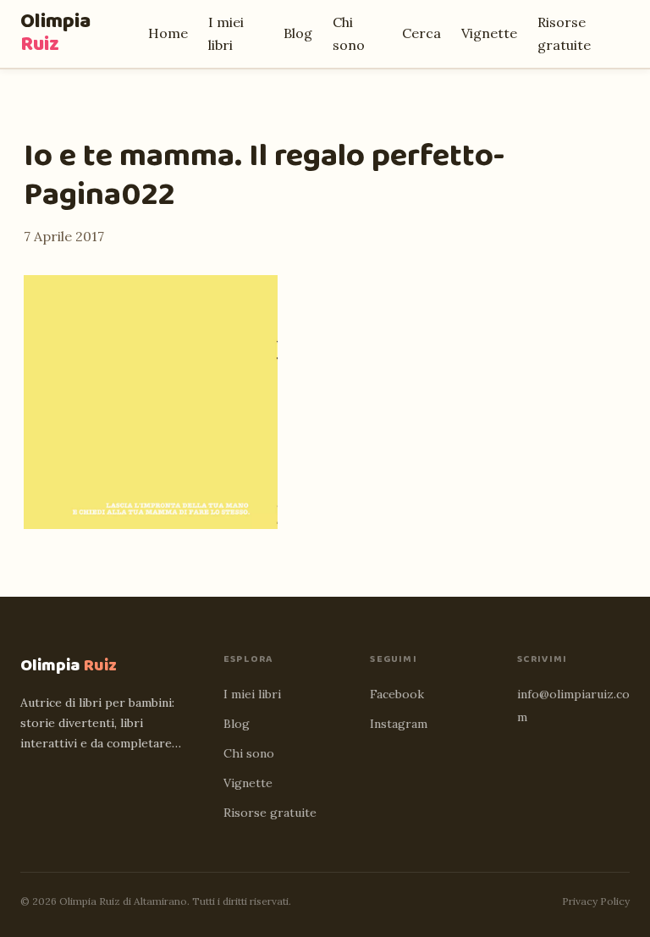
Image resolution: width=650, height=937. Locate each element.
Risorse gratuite (270, 812)
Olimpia (55, 33)
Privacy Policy (596, 901)
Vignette (489, 33)
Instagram (398, 723)
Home (168, 33)
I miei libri (252, 694)
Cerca (421, 33)
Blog (298, 33)
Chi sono (248, 753)
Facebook (397, 694)
